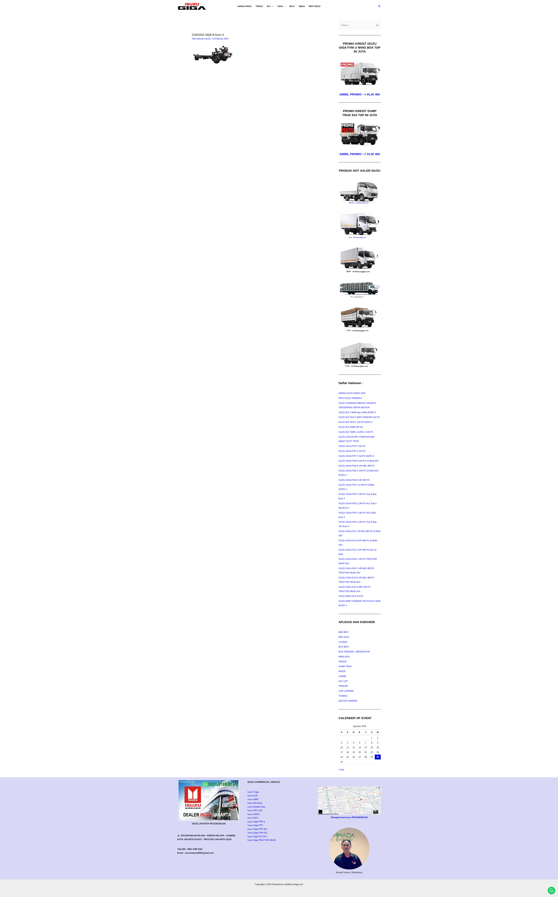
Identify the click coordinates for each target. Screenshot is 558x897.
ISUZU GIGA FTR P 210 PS (352, 446)
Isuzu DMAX (253, 814)
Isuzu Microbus (254, 803)
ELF (269, 6)
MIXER (342, 671)
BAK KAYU (344, 637)
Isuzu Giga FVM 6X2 (257, 832)
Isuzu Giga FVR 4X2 (257, 829)
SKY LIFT (343, 681)
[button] (272, 6)
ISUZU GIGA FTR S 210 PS (352, 451)
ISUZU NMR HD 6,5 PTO (351, 596)
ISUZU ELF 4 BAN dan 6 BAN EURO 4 (357, 412)
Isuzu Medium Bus (256, 806)
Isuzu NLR (252, 795)
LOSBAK (343, 642)
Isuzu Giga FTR (255, 825)
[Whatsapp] (551, 890)
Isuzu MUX (252, 818)
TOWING (343, 696)
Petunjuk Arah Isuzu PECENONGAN (349, 817)
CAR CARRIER (346, 691)
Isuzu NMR (252, 799)
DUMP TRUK (345, 666)
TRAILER (343, 686)
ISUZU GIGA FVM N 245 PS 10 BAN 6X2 (358, 461)
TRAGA (259, 6)
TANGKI (343, 661)
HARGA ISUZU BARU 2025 (352, 393)
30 (378, 757)
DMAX (302, 6)
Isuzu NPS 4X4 (254, 810)
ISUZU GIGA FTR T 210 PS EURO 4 (356, 456)
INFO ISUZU (314, 6)
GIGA (280, 6)
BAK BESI (343, 632)
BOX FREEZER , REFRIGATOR (354, 651)
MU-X (292, 6)
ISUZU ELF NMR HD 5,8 (351, 427)
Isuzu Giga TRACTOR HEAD (261, 840)
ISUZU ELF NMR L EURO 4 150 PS (356, 432)
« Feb (341, 769)
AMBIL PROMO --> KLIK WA (359, 94)
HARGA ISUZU (245, 6)
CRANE (342, 676)
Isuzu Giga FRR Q (256, 821)
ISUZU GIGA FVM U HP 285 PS (354, 480)
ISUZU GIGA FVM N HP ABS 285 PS (356, 466)
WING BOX (344, 656)
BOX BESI (344, 646)
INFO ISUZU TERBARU (350, 398)
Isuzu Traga (253, 792)
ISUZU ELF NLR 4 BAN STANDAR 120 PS (359, 417)
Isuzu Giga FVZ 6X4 (257, 836)
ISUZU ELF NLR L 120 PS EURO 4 (355, 422)
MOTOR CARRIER (348, 701)
